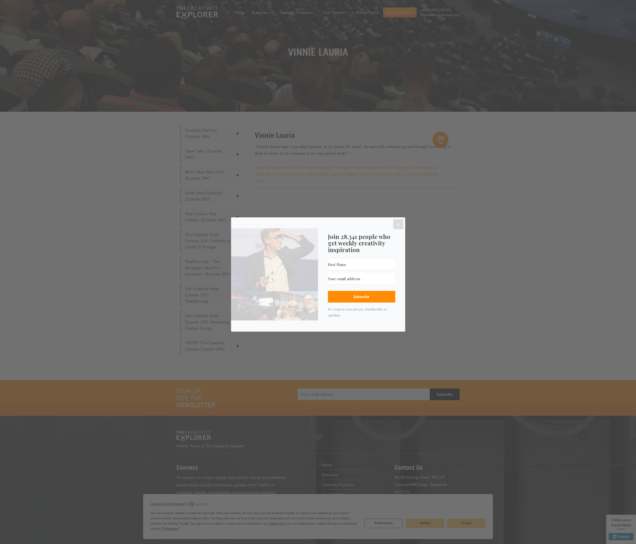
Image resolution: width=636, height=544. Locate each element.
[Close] (398, 224)
